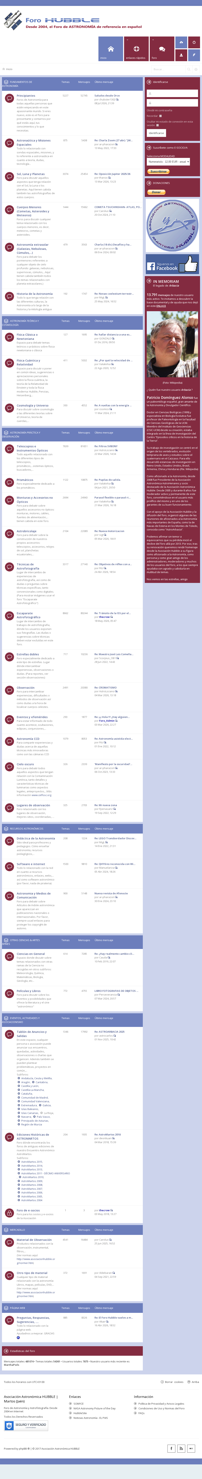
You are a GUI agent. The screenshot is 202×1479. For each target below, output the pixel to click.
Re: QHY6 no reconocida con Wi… (114, 864)
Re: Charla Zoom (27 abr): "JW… (113, 140)
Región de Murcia (31, 1124)
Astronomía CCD (28, 739)
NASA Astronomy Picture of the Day (95, 1408)
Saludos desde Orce (107, 95)
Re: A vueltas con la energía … (113, 405)
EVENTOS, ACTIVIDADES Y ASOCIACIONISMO (21, 1020)
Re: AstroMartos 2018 (107, 1134)
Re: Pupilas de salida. (107, 479)
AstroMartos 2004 (31, 1200)
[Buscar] (188, 69)
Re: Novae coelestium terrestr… (114, 293)
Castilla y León (29, 1086)
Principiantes (26, 95)
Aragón (25, 1082)
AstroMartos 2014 (31, 1165)
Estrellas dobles (28, 654)
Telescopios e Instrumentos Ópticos (32, 448)
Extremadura (29, 1105)
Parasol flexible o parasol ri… (112, 497)
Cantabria (42, 1082)
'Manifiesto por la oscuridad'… (113, 764)
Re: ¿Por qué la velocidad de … (113, 360)
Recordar (152, 116)
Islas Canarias (29, 1113)
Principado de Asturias (34, 1120)
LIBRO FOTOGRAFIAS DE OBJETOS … (116, 991)
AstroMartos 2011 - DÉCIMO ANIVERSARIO (45, 1173)
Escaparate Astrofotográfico (28, 615)
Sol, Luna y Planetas (31, 174)
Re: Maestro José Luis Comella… (113, 654)
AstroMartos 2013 (31, 1169)
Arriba (195, 1382)
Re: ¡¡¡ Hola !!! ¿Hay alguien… (112, 717)
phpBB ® (24, 1448)
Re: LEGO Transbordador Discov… (115, 838)
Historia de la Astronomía (35, 294)
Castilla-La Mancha (32, 1090)
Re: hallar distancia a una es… (112, 334)
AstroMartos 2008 (31, 1185)
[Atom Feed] (181, 1449)
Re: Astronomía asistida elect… (113, 738)
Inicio (9, 69)
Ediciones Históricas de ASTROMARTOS (33, 1137)
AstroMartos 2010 (32, 1177)
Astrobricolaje (26, 531)
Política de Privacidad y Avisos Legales (161, 1403)
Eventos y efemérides (32, 717)
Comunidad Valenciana (35, 1101)
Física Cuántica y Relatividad (28, 362)
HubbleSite (80, 1413)
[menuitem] (181, 42)
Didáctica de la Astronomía (36, 838)
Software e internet (31, 864)
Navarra (26, 1116)
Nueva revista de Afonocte (111, 893)
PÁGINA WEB (17, 1308)
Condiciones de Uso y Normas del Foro (161, 1408)
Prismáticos (25, 480)
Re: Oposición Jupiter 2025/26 (112, 174)
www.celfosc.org (41, 795)
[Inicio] (72, 20)
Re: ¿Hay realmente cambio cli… (114, 953)
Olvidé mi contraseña (159, 110)
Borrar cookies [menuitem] (174, 1382)
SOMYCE (79, 1403)
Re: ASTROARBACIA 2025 (109, 1031)
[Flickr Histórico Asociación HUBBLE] (191, 1449)
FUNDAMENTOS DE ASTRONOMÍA (17, 84)
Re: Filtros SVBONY (106, 446)
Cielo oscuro (25, 764)
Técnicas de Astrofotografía (28, 566)
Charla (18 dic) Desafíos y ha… (112, 244)
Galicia (47, 1105)
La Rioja (48, 1113)
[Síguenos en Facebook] (171, 1449)
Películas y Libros (28, 991)
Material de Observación (34, 1240)
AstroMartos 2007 (31, 1189)
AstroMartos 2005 (31, 1196)
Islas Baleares (29, 1109)
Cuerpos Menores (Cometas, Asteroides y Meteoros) (33, 211)
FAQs (141, 1413)
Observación (26, 687)
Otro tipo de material (32, 1273)
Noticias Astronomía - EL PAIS (91, 1418)
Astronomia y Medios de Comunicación (34, 895)
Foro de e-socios (28, 1210)
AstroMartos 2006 (31, 1192)
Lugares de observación (33, 805)
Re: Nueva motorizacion (109, 531)
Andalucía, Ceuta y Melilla (36, 1078)
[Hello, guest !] (181, 55)
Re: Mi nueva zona (105, 805)
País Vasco (43, 1116)
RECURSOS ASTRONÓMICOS (26, 828)
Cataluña (26, 1093)
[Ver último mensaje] (117, 99)
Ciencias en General (31, 954)
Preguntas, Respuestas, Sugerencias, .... (33, 1320)
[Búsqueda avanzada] (195, 69)
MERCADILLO (17, 1230)
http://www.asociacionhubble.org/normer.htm (36, 1294)
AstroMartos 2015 (31, 1161)
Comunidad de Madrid (34, 1097)
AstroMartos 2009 (31, 1181)
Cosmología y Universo (33, 405)
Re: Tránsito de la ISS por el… (112, 613)
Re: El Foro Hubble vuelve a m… (113, 1317)
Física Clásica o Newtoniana (27, 337)
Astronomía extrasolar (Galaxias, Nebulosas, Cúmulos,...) (33, 249)
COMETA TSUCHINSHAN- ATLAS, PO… (118, 207)
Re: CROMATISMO (105, 687)
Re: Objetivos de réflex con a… (113, 564)
